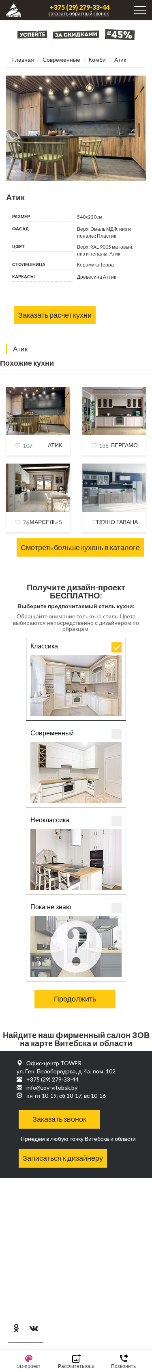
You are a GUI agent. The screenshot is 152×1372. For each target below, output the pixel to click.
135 (104, 445)
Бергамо (124, 445)
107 (27, 170)
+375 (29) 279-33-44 (79, 7)
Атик (55, 445)
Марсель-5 (46, 521)
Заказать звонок (59, 1118)
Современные (61, 59)
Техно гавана (117, 521)
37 (102, 522)
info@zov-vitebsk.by (51, 1087)
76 (26, 522)
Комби (97, 59)
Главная (23, 59)
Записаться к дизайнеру (63, 1157)
